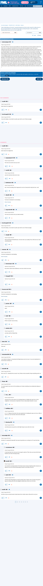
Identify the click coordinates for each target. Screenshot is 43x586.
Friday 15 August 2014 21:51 (5, 44)
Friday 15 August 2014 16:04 (6, 438)
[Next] (27, 502)
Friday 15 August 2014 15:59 (5, 371)
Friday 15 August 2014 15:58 (5, 292)
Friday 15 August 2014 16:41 (9, 397)
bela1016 (4, 489)
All (1, 6)
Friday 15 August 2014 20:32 (9, 425)
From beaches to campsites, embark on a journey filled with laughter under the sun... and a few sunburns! (19, 74)
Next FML (39, 79)
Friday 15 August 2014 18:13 (9, 212)
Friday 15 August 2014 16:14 (9, 318)
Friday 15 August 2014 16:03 (9, 160)
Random (5, 6)
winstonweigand (5, 42)
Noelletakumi (8, 182)
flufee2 (3, 341)
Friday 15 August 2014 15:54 (5, 117)
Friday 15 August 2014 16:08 (9, 173)
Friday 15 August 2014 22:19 (9, 237)
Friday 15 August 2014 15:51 (5, 104)
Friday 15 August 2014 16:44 (9, 450)
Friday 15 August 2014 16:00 (6, 384)
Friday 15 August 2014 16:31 (5, 492)
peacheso (8, 303)
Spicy (10, 6)
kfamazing (8, 422)
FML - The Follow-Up (29, 6)
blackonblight (5, 435)
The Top (21, 6)
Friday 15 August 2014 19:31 (9, 411)
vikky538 (8, 195)
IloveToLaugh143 (5, 114)
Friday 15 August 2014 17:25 (9, 185)
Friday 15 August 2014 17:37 (9, 197)
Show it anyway (8, 202)
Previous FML (5, 79)
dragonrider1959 (9, 209)
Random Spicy (15, 6)
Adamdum (4, 249)
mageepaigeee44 (9, 157)
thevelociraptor (9, 263)
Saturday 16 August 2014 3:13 (9, 477)
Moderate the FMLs (33, 2)
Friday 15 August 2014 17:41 (9, 331)
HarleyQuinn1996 (5, 354)
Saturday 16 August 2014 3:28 (10, 266)
